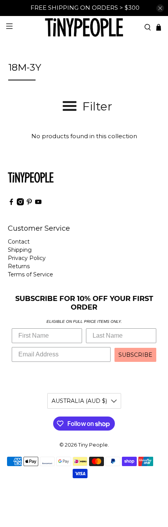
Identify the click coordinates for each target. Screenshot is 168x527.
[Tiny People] (84, 27)
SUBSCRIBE (135, 354)
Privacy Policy (27, 258)
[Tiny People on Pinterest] (29, 203)
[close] (160, 8)
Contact (19, 241)
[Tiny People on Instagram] (20, 203)
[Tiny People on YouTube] (38, 203)
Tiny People (93, 445)
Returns (19, 266)
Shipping (20, 249)
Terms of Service (30, 274)
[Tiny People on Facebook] (11, 203)
